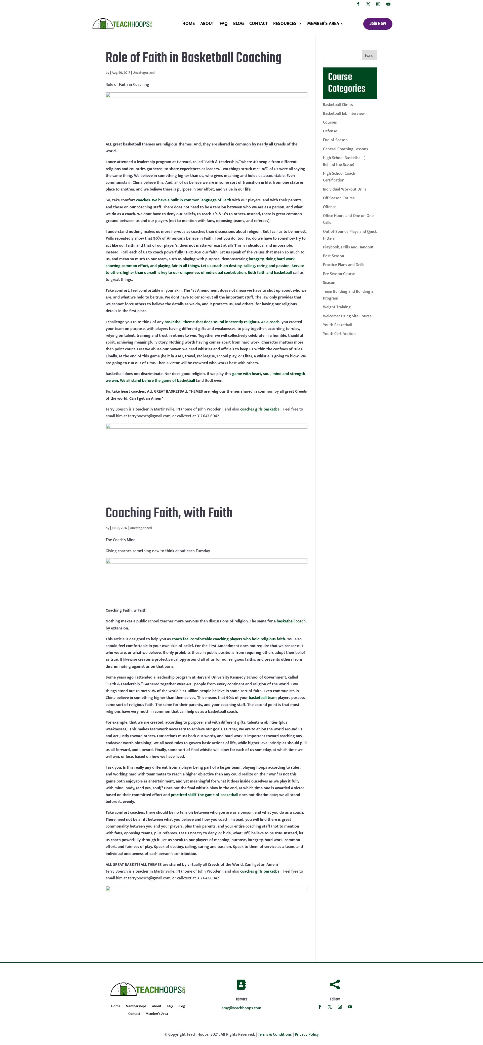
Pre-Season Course (339, 274)
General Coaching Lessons (345, 149)
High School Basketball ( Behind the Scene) (344, 161)
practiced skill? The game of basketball (204, 795)
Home (188, 23)
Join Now (378, 23)
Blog (238, 23)
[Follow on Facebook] (358, 4)
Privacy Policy (307, 1034)
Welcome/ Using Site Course (347, 316)
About (207, 23)
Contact (258, 23)
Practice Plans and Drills (344, 265)
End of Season (335, 140)
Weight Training (337, 307)
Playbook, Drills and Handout (348, 247)
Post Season (333, 256)
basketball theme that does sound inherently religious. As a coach (222, 322)
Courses (330, 122)
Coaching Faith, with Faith (169, 514)
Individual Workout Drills (344, 189)
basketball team (263, 697)
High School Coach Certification (339, 177)
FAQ (224, 23)
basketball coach (291, 621)
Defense (330, 131)
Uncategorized (144, 73)
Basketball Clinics (338, 104)
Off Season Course (339, 198)
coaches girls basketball (260, 409)
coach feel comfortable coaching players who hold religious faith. (229, 639)
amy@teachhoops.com (241, 1008)
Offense (329, 207)
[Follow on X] (368, 4)
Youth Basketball (337, 325)
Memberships (136, 1006)
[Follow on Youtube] (388, 4)
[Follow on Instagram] (378, 4)
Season (329, 282)
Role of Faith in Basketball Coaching (193, 58)
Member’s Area (323, 23)
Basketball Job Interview (344, 113)
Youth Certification (339, 333)
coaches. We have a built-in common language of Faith (183, 200)
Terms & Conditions (275, 1034)
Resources (285, 23)
